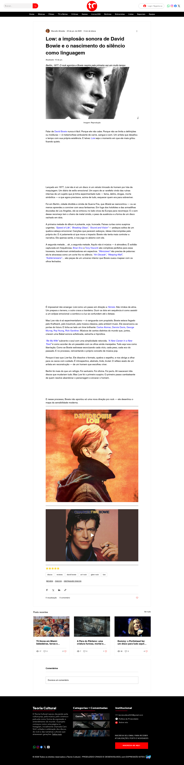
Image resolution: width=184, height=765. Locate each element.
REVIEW (49, 581)
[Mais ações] (136, 30)
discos (49, 575)
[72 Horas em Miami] (51, 626)
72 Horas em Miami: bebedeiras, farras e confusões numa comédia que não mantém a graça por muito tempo (50, 642)
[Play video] (92, 535)
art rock (83, 575)
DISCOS (58, 581)
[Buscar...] (35, 5)
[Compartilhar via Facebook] (47, 590)
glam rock (95, 575)
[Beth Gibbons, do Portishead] (133, 626)
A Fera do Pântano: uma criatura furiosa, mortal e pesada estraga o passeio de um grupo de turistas (90, 642)
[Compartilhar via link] (65, 590)
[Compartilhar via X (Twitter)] (53, 590)
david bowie (71, 575)
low (104, 575)
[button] (141, 14)
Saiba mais (57, 734)
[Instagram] (172, 6)
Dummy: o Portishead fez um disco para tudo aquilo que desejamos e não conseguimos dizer (132, 642)
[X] (179, 6)
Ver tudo (147, 612)
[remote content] (92, 164)
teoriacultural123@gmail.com (131, 715)
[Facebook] (175, 6)
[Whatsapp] (168, 6)
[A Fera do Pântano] (92, 626)
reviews (60, 575)
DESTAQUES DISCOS (72, 581)
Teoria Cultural (44, 708)
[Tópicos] (48, 747)
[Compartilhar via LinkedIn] (59, 590)
